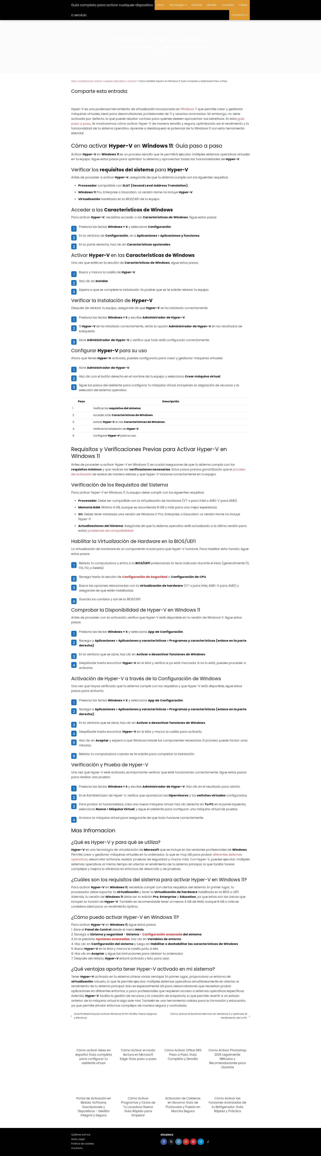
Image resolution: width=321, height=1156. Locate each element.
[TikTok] (208, 1141)
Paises (243, 5)
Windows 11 (189, 109)
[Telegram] (200, 1141)
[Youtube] (186, 1141)
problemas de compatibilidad (110, 531)
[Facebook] (163, 1141)
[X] (171, 1141)
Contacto (238, 15)
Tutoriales (227, 5)
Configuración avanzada (162, 934)
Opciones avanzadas (113, 939)
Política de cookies (82, 1143)
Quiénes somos (80, 1134)
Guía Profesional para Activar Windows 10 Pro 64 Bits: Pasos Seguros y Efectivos (115, 1015)
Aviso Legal (78, 1139)
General (196, 5)
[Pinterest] (193, 1141)
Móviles (211, 5)
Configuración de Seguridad (144, 577)
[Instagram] (178, 1141)
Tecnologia (176, 5)
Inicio (160, 5)
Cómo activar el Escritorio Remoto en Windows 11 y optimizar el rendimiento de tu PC (208, 1015)
